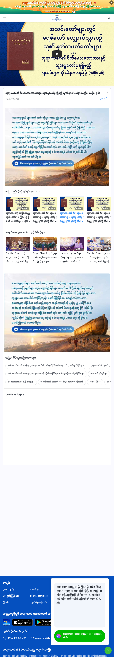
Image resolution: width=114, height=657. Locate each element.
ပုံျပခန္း (6, 602)
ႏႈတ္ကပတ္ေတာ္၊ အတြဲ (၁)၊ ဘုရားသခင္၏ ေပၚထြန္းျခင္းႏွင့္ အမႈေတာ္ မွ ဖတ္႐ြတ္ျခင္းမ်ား (46, 365)
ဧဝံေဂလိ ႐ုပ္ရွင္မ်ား (99, 373)
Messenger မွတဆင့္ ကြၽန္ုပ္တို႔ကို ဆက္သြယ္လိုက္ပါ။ (83, 636)
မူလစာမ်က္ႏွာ (9, 589)
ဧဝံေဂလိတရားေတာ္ (39, 596)
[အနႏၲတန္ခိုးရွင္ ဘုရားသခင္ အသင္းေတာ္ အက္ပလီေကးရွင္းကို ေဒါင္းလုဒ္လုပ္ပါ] (6, 622)
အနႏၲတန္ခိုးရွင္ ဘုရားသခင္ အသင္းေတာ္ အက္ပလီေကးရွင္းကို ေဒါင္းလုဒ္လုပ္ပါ (45, 614)
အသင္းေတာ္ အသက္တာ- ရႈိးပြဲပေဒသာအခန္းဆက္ (62, 382)
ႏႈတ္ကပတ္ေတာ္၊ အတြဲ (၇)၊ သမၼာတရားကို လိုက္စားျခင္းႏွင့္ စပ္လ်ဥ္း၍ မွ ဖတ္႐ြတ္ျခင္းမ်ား (46, 373)
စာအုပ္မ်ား (34, 589)
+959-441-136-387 (17, 638)
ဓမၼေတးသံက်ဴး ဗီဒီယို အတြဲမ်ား (21, 382)
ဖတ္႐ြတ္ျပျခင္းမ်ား (11, 596)
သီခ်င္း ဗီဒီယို (95, 382)
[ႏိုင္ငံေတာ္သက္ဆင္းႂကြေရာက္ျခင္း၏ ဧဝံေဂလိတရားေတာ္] (57, 18)
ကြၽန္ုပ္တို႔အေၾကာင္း (38, 602)
